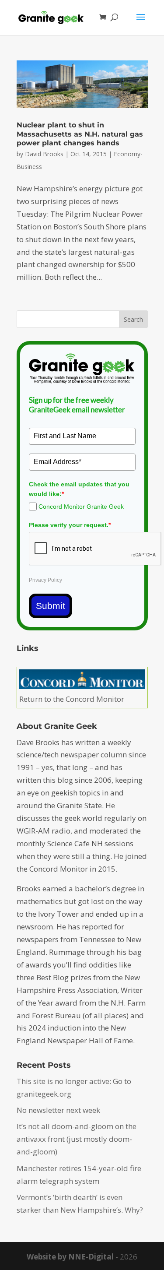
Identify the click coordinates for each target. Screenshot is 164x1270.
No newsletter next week (58, 1110)
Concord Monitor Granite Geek (81, 506)
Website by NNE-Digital (70, 1257)
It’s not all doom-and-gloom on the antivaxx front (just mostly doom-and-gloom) (76, 1139)
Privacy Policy (45, 580)
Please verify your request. (70, 524)
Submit (50, 606)
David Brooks (44, 154)
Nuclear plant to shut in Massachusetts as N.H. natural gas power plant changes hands (80, 134)
